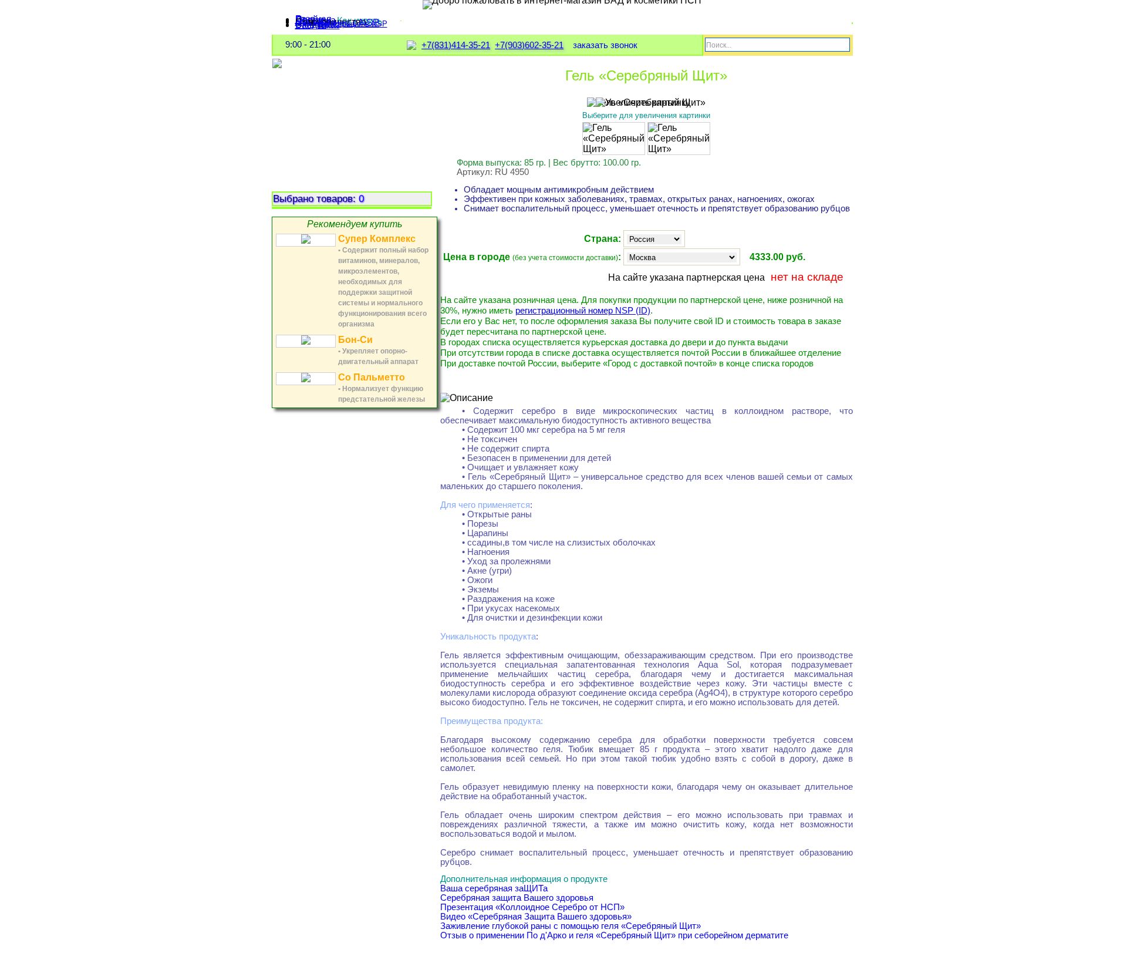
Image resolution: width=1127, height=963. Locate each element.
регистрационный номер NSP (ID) (582, 310)
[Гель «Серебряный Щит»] (613, 138)
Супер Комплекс (377, 239)
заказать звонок (605, 45)
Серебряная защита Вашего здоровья (516, 898)
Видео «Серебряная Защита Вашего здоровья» (536, 916)
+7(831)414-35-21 (455, 45)
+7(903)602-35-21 (529, 45)
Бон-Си (355, 340)
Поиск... (718, 45)
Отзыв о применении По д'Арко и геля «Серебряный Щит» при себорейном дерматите (614, 935)
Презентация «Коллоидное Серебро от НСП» (532, 907)
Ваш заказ (317, 25)
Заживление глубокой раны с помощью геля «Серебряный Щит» (570, 926)
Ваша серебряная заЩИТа (494, 888)
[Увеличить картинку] (643, 102)
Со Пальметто (371, 377)
